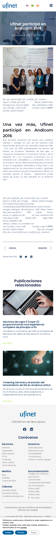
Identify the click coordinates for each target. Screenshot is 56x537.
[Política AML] (40, 491)
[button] (50, 5)
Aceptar (8, 532)
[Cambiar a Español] (37, 5)
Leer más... (7, 343)
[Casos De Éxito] (9, 480)
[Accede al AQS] (12, 490)
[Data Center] (9, 462)
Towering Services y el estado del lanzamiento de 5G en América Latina (27, 384)
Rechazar (21, 532)
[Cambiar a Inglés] (27, 5)
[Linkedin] (9, 478)
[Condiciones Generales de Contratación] (40, 484)
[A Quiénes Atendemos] (12, 496)
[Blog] (9, 475)
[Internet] (9, 447)
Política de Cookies (28, 510)
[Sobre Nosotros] (40, 447)
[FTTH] (9, 456)
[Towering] (9, 459)
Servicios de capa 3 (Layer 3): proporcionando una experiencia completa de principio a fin (23, 324)
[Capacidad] (9, 450)
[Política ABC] (40, 488)
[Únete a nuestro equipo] (40, 459)
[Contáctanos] (40, 456)
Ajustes (34, 532)
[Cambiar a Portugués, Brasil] (32, 5)
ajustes (23, 527)
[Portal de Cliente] (12, 493)
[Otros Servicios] (9, 465)
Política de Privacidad (39, 507)
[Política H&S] (40, 494)
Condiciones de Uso (14, 507)
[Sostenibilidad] (40, 453)
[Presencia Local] (40, 450)
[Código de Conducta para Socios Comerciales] (40, 476)
